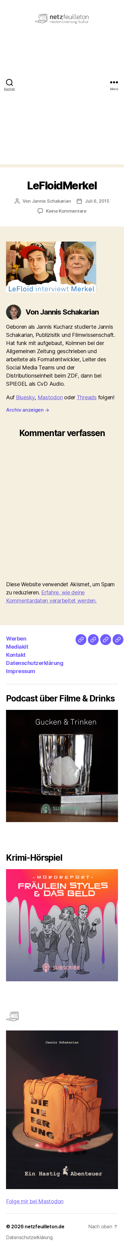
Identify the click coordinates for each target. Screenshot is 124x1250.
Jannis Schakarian (51, 201)
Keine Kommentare (66, 211)
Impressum (20, 671)
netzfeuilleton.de (44, 1226)
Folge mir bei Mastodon (35, 1201)
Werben (16, 638)
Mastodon (50, 397)
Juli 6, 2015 (97, 201)
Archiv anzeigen (27, 410)
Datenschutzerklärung (34, 663)
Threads (87, 397)
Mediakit (17, 647)
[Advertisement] (62, 102)
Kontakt (16, 655)
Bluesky (25, 397)
